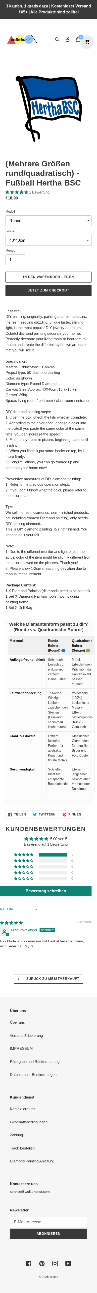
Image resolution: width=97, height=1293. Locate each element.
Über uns (17, 1022)
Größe (9, 231)
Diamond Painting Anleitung (32, 1161)
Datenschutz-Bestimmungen (33, 1074)
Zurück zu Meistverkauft (52, 979)
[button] (17, 192)
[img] (11, 923)
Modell (10, 211)
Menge (10, 250)
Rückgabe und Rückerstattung (34, 1061)
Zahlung (16, 1135)
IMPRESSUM (21, 1048)
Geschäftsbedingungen (29, 1122)
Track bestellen (22, 1148)
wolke (54, 1277)
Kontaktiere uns (22, 1109)
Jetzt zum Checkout (48, 290)
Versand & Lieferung (26, 1035)
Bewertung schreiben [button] (46, 891)
